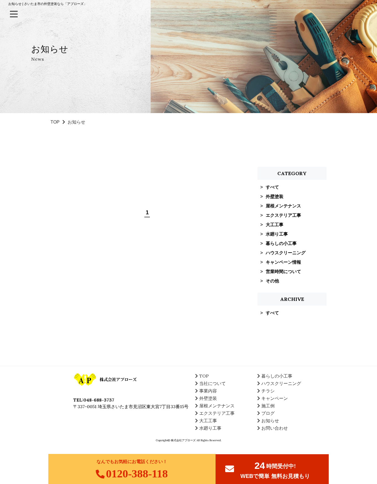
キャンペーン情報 (283, 262)
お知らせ (270, 420)
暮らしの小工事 (281, 243)
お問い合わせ (274, 428)
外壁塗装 (274, 196)
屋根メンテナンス (283, 206)
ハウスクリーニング (286, 252)
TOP (55, 122)
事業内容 (208, 391)
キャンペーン (274, 398)
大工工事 (274, 224)
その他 (272, 281)
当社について (212, 383)
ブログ (268, 413)
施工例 (268, 405)
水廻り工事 (277, 234)
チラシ (268, 391)
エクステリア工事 (283, 215)
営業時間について (283, 271)
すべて (272, 187)
